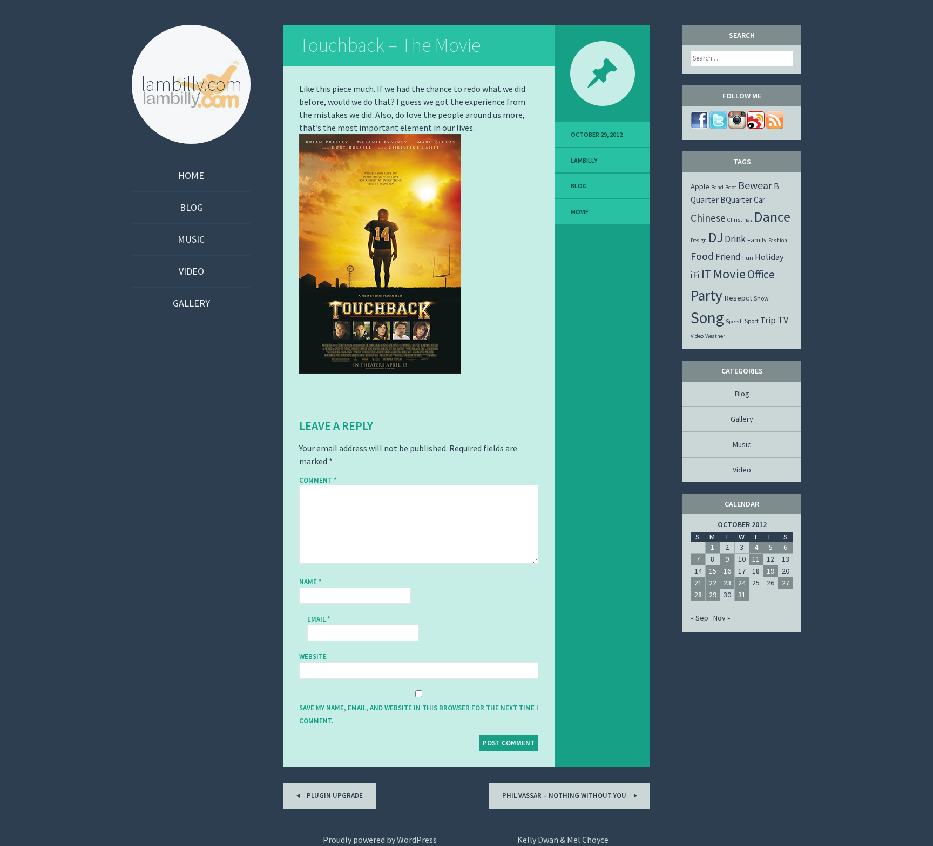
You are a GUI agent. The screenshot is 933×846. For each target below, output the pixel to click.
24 (742, 583)
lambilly (584, 160)
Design (699, 240)
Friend (728, 257)
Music (191, 239)
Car (759, 200)
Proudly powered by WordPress (380, 839)
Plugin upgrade (334, 795)
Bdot (730, 187)
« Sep (699, 618)
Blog (191, 207)
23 (727, 583)
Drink (735, 239)
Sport (752, 321)
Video (191, 271)
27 (785, 583)
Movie (580, 212)
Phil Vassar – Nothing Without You (565, 795)
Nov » (722, 618)
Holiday (769, 256)
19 (770, 571)
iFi (695, 275)
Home (191, 175)
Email (318, 619)
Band (717, 187)
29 (712, 594)
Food (702, 256)
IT (706, 274)
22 (712, 583)
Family (757, 240)
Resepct (738, 298)
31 (742, 594)
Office (761, 274)
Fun (747, 258)
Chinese (708, 217)
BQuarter (736, 200)
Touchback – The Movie (390, 45)
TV (783, 320)
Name (310, 582)
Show (761, 298)
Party (706, 295)
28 (698, 594)
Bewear (755, 185)
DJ (715, 237)
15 (712, 571)
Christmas (740, 219)
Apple (700, 186)
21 (698, 583)
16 (727, 571)
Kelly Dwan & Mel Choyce (563, 839)
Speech (734, 321)
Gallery (191, 303)
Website (313, 656)
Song (707, 318)
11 (756, 559)
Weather (715, 335)
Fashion (777, 240)
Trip (768, 320)
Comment (318, 480)
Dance (772, 216)
